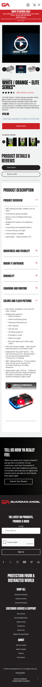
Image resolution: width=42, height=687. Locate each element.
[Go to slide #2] (32, 69)
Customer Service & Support (21, 608)
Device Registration (21, 618)
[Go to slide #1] (21, 69)
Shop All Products (21, 603)
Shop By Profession (21, 595)
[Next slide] (38, 69)
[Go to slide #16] (10, 69)
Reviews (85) (12, 174)
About (21, 640)
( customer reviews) (25, 93)
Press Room (21, 657)
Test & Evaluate (21, 645)
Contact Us (21, 626)
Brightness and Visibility (16, 251)
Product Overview (13, 200)
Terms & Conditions (20, 679)
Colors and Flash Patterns (17, 301)
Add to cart (21, 126)
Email (21, 527)
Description (11, 167)
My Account (21, 614)
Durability (8, 276)
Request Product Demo (21, 634)
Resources (21, 630)
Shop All (21, 589)
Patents (21, 653)
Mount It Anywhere (13, 263)
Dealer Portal (21, 622)
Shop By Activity (21, 599)
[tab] (21, 167)
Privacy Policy (20, 673)
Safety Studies (21, 649)
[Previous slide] (4, 69)
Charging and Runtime (15, 288)
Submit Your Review (18, 482)
